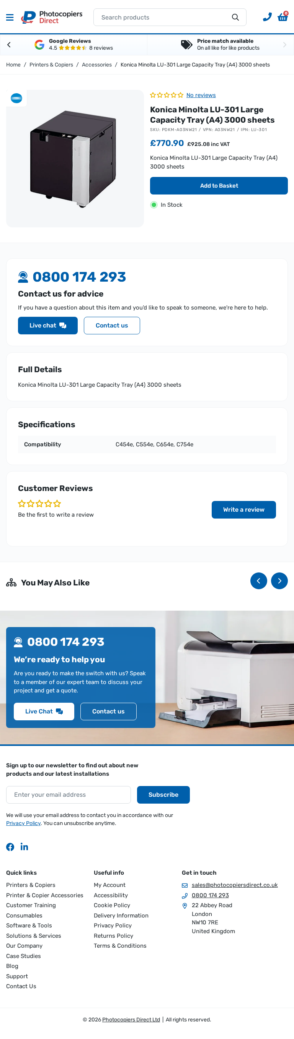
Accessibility (111, 895)
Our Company (24, 945)
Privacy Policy (23, 823)
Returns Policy (113, 935)
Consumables (24, 915)
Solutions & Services (33, 935)
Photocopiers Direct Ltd (51, 17)
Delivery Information (121, 915)
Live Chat (39, 711)
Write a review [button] (244, 509)
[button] (283, 17)
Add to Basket (219, 185)
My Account (110, 885)
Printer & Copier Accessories (44, 895)
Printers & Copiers (31, 885)
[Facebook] (10, 847)
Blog (12, 966)
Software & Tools (29, 925)
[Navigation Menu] (9, 17)
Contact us (112, 325)
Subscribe (163, 794)
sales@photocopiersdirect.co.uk (235, 885)
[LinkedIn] (25, 847)
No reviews (201, 95)
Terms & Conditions (120, 945)
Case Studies (23, 956)
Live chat (42, 325)
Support (17, 976)
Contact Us (21, 986)
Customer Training (31, 905)
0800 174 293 (210, 895)
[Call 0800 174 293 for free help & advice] (264, 17)
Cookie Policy (112, 905)
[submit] (235, 17)
